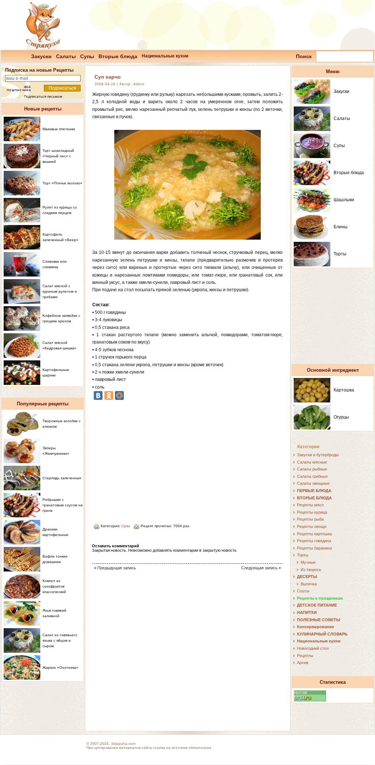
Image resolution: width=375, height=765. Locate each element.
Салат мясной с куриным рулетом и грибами (59, 291)
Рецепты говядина (314, 541)
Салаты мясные (312, 462)
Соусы (303, 591)
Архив (302, 662)
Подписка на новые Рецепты (39, 70)
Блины (341, 226)
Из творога (311, 569)
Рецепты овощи (311, 526)
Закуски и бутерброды (318, 455)
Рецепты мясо (310, 505)
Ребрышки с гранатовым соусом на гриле (62, 505)
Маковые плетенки (58, 129)
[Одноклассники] (108, 395)
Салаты (66, 56)
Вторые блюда (118, 56)
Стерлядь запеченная (61, 478)
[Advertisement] (153, 459)
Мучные (308, 562)
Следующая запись (259, 568)
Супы (87, 56)
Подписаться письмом (43, 96)
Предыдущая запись (116, 568)
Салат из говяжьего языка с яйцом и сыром (59, 640)
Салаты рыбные (312, 469)
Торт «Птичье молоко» (62, 183)
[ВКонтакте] (98, 395)
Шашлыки (344, 199)
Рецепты (305, 655)
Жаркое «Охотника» (60, 667)
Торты (340, 253)
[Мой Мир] (119, 395)
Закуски (41, 56)
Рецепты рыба (310, 519)
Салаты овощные (313, 483)
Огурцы (341, 417)
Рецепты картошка (314, 534)
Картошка (344, 390)
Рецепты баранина (314, 548)
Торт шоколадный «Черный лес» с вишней (58, 156)
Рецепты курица (312, 512)
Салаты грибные (312, 476)
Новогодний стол (312, 648)
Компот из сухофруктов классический (54, 586)
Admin (139, 84)
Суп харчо (107, 77)
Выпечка (309, 584)
